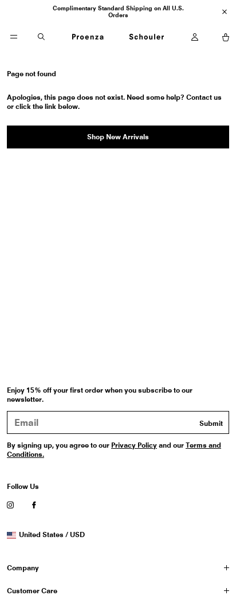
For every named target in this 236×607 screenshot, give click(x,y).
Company (23, 567)
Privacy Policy (134, 445)
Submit (211, 423)
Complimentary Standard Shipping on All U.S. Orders (118, 11)
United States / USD (51, 534)
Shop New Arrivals (118, 136)
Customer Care (32, 590)
